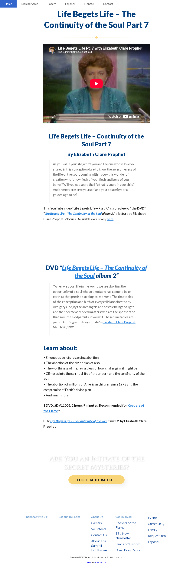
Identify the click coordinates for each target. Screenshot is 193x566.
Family (51, 3)
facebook (33, 522)
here (110, 219)
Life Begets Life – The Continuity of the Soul (73, 214)
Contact (108, 3)
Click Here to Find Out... (96, 480)
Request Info (157, 536)
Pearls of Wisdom (128, 544)
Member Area (29, 3)
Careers (96, 523)
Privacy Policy (100, 562)
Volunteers (98, 529)
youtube (39, 522)
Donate (89, 3)
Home (8, 3)
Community (156, 524)
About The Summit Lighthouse (99, 545)
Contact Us (99, 535)
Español (70, 3)
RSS (28, 522)
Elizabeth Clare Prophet (119, 322)
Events (153, 518)
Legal (89, 562)
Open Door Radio (128, 550)
